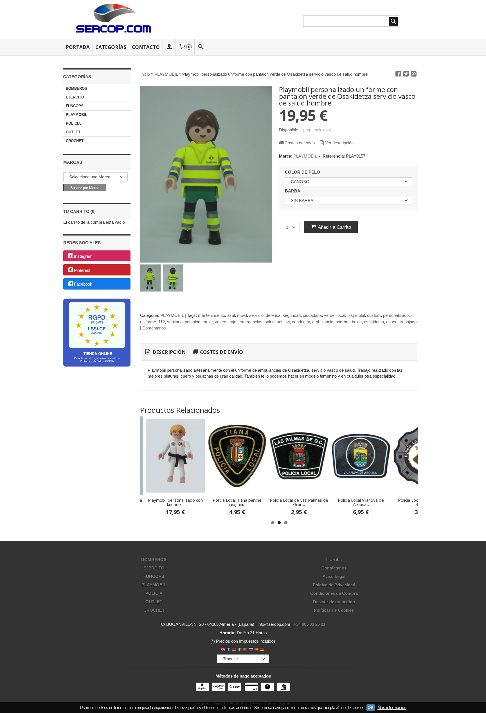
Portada (78, 47)
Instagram (83, 256)
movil (242, 315)
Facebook (83, 284)
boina (357, 321)
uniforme (148, 321)
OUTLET (73, 132)
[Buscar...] (201, 47)
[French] (228, 650)
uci (279, 321)
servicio (256, 315)
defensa (273, 315)
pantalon (192, 321)
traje (232, 321)
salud (269, 321)
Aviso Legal (334, 576)
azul (231, 315)
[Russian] (251, 650)
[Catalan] (263, 650)
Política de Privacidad (334, 584)
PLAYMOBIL (76, 115)
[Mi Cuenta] (169, 47)
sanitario (175, 321)
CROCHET (75, 141)
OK (371, 707)
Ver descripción (339, 142)
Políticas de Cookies (334, 610)
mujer (207, 321)
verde (329, 315)
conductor (301, 321)
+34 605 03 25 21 (309, 624)
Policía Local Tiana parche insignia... (237, 502)
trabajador (409, 321)
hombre (343, 321)
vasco (220, 321)
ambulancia (322, 321)
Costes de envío (300, 142)
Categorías (110, 47)
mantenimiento (211, 315)
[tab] (165, 352)
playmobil (356, 315)
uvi (287, 321)
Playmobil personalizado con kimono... (175, 502)
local (341, 315)
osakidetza (374, 321)
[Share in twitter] (406, 74)
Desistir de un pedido (334, 601)
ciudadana (312, 315)
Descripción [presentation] (168, 352)
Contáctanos (333, 568)
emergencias (250, 321)
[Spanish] (256, 650)
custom (374, 315)
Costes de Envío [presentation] (221, 352)
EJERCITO (75, 97)
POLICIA (73, 123)
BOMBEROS (76, 88)
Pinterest (82, 270)
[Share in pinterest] (414, 74)
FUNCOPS (75, 106)
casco (391, 321)
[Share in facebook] (398, 74)
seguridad (292, 315)
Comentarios (154, 328)
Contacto (146, 47)
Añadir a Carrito (334, 227)
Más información (391, 707)
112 (161, 321)
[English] (222, 650)
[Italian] (239, 650)
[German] (234, 650)
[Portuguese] (245, 650)
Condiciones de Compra (334, 593)
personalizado (396, 315)
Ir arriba (334, 559)
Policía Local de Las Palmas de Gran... (299, 502)
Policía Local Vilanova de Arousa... (361, 502)
